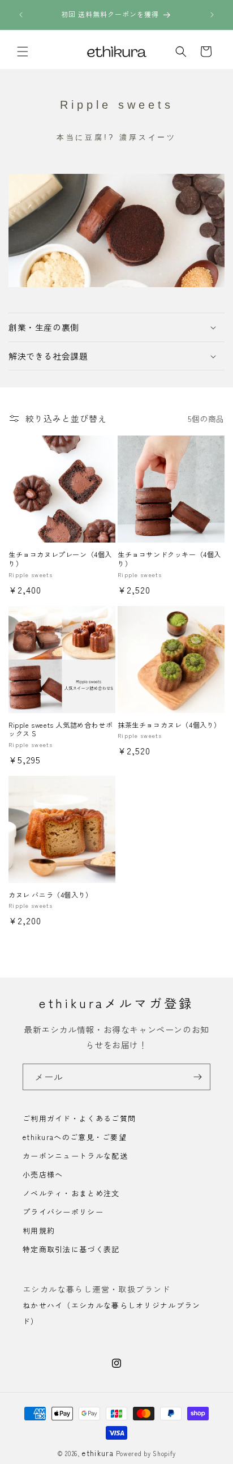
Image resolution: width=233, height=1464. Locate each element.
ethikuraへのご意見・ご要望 (75, 1137)
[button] (22, 51)
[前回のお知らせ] (20, 14)
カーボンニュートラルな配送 (75, 1155)
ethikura (97, 1453)
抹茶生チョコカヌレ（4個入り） (169, 724)
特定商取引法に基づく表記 (71, 1249)
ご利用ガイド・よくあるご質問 (79, 1118)
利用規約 (39, 1230)
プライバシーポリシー (63, 1211)
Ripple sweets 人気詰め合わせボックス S (60, 729)
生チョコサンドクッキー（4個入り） (169, 558)
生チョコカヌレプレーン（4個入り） (60, 558)
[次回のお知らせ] (212, 14)
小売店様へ (43, 1174)
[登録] (197, 1077)
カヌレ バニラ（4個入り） (50, 894)
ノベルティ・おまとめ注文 (71, 1193)
